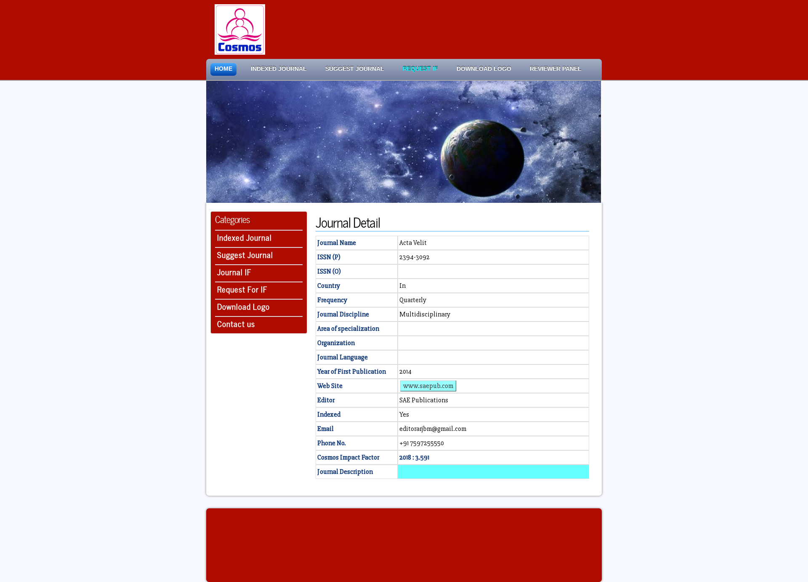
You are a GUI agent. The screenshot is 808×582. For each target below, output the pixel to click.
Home (223, 69)
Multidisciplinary (424, 314)
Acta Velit (413, 243)
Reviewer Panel (556, 69)
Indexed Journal (279, 69)
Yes (404, 414)
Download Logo (484, 69)
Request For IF (242, 288)
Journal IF (234, 271)
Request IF (420, 69)
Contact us (236, 323)
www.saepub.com (428, 386)
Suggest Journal (354, 69)
